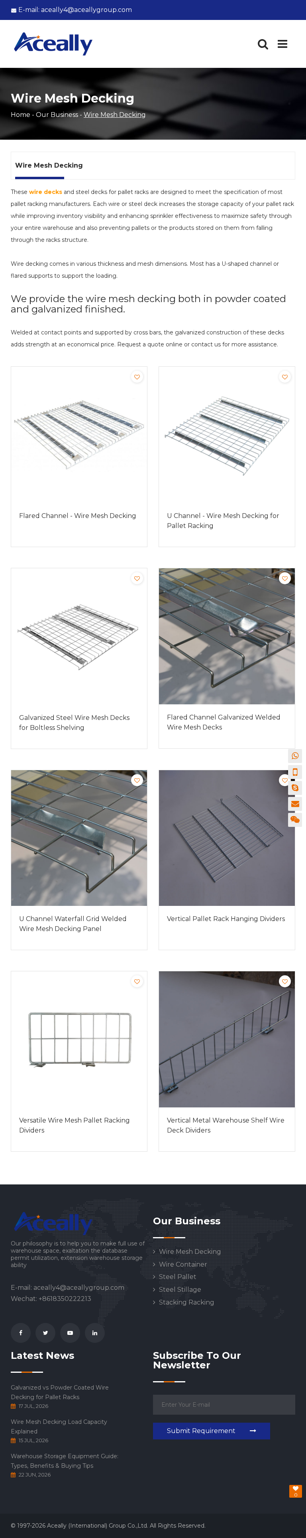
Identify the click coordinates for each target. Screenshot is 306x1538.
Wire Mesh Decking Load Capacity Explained (59, 1426)
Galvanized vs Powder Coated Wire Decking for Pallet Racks (60, 1392)
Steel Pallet (177, 1277)
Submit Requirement (201, 1431)
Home (20, 115)
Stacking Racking (186, 1302)
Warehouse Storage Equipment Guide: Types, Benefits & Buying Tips (64, 1461)
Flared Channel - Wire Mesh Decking (77, 516)
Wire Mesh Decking (190, 1251)
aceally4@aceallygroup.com (75, 10)
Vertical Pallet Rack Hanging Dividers (226, 919)
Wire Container (183, 1264)
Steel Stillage (180, 1289)
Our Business (57, 115)
